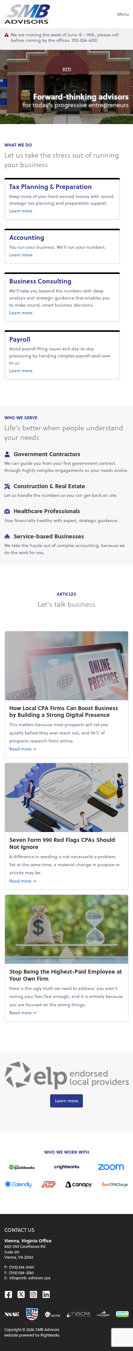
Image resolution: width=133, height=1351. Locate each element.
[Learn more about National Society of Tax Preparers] (32, 1314)
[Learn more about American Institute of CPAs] (52, 1314)
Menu (123, 14)
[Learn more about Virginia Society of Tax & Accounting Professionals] (103, 1314)
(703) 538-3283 (21, 1272)
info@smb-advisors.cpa (29, 1278)
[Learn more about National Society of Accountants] (11, 1314)
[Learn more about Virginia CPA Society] (78, 1314)
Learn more (31, 210)
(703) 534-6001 (21, 1267)
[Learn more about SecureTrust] (122, 1314)
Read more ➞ (66, 748)
